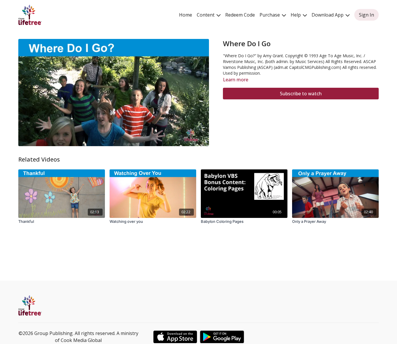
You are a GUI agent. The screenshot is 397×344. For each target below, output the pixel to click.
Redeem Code (240, 15)
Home (185, 15)
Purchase (270, 15)
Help (296, 15)
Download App (328, 15)
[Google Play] (222, 336)
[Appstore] (175, 336)
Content (206, 15)
